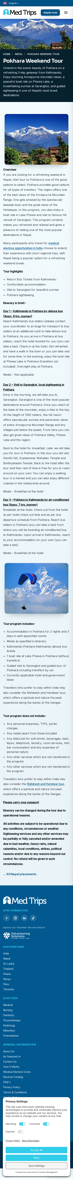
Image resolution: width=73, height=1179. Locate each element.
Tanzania (8, 989)
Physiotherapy (12, 1020)
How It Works (11, 1066)
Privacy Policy (11, 1087)
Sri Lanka (8, 963)
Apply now (50, 12)
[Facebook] (6, 918)
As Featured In (12, 1056)
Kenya (7, 979)
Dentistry (8, 1015)
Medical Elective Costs (17, 1071)
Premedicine (10, 1035)
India (6, 953)
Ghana (7, 973)
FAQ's (6, 1082)
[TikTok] (33, 918)
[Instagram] (15, 918)
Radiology (9, 1025)
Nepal (19, 54)
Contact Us (10, 1061)
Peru (6, 984)
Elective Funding (13, 1076)
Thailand (8, 968)
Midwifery (9, 1030)
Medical (8, 1004)
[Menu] (66, 12)
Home (6, 54)
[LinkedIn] (24, 918)
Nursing (7, 1010)
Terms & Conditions (15, 1092)
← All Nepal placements (19, 874)
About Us (8, 1051)
